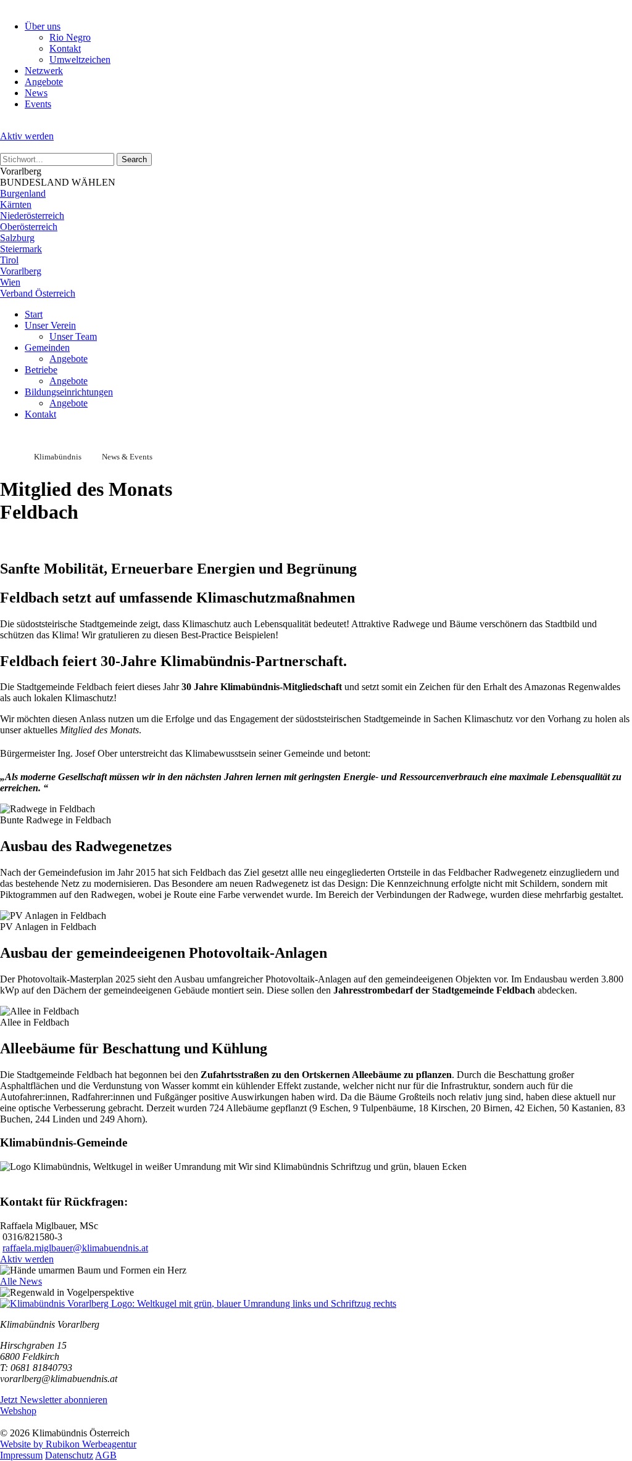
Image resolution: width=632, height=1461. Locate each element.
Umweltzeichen (79, 59)
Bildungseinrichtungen (69, 392)
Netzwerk (44, 70)
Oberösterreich (28, 226)
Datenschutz (69, 1455)
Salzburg (17, 238)
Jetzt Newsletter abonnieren (53, 1399)
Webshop (18, 1410)
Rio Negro (70, 37)
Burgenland (23, 193)
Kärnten (15, 204)
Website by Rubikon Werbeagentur (68, 1444)
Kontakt (65, 48)
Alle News (21, 1281)
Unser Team (73, 336)
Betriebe (41, 369)
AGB (106, 1455)
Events (38, 104)
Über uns (42, 26)
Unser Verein (50, 325)
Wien (10, 282)
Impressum (21, 1455)
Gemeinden (47, 347)
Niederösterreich (32, 215)
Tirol (9, 260)
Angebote (44, 81)
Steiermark (21, 249)
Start (34, 314)
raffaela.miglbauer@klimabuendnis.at (75, 1248)
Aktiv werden (27, 136)
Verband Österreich (37, 293)
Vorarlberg (20, 271)
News (36, 93)
